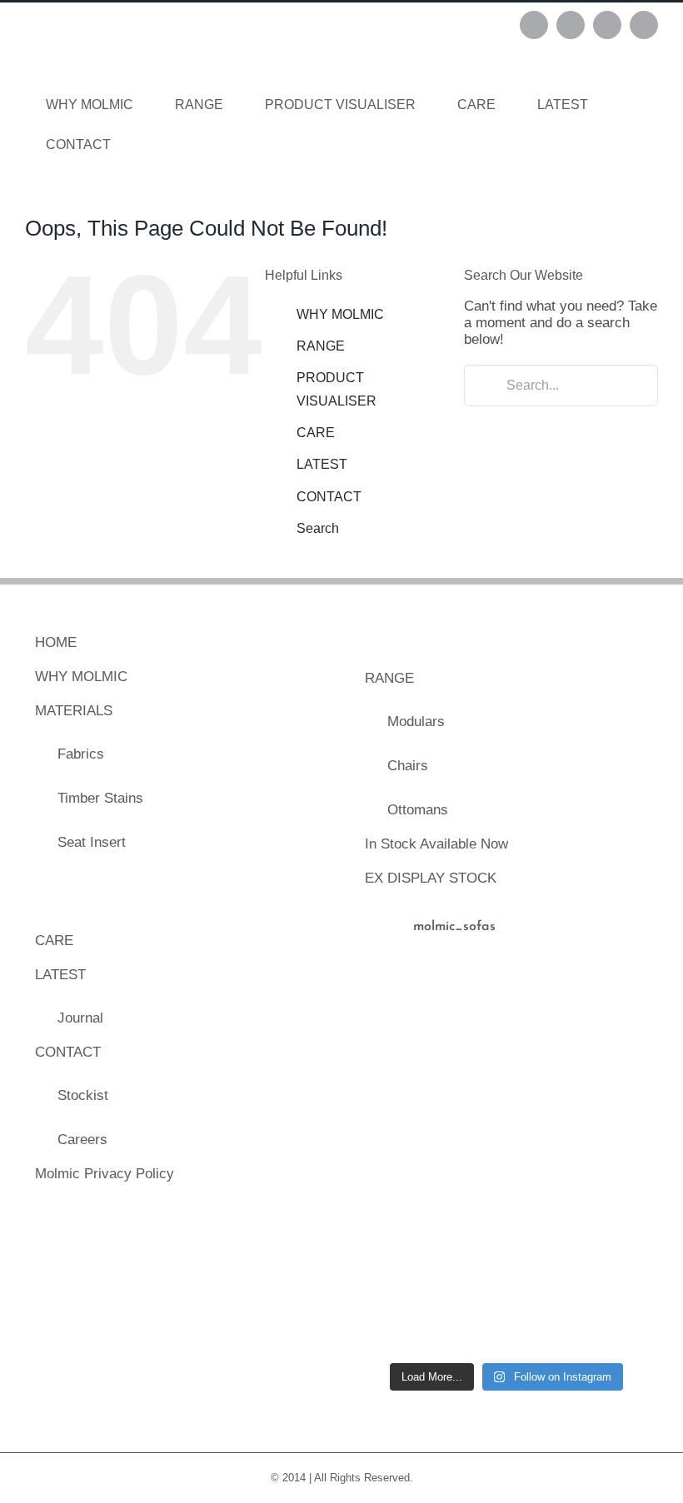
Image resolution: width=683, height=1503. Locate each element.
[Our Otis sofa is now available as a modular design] (624, 1081)
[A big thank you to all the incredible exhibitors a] (624, 1003)
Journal (80, 1018)
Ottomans (417, 810)
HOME (56, 642)
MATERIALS (73, 711)
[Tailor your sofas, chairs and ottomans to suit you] (468, 1314)
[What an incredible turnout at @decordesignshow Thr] (546, 1158)
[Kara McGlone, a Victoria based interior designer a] (624, 1314)
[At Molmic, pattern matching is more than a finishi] (468, 1158)
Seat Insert (91, 842)
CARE (316, 433)
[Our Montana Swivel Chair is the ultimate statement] (390, 1158)
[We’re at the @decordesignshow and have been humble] (624, 1158)
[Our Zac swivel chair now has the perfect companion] (390, 1237)
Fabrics (80, 754)
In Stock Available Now (436, 844)
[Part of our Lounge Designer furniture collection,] (624, 1237)
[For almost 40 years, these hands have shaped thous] (546, 1003)
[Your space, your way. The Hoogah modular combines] (468, 1081)
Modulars (416, 721)
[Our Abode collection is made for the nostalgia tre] (390, 1003)
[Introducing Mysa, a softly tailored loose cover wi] (546, 1314)
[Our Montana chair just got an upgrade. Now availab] (546, 1237)
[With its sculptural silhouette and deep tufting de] (468, 1003)
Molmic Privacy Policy (104, 1174)
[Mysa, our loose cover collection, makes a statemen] (390, 1081)
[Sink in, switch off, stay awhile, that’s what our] (390, 1314)
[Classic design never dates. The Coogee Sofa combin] (546, 1081)
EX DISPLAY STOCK (430, 878)
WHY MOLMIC (340, 314)
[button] (157, 145)
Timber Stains (100, 798)
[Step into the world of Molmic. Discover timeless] (468, 1237)
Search (318, 528)
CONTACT (329, 497)
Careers (82, 1139)
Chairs (407, 766)
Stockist (82, 1095)
